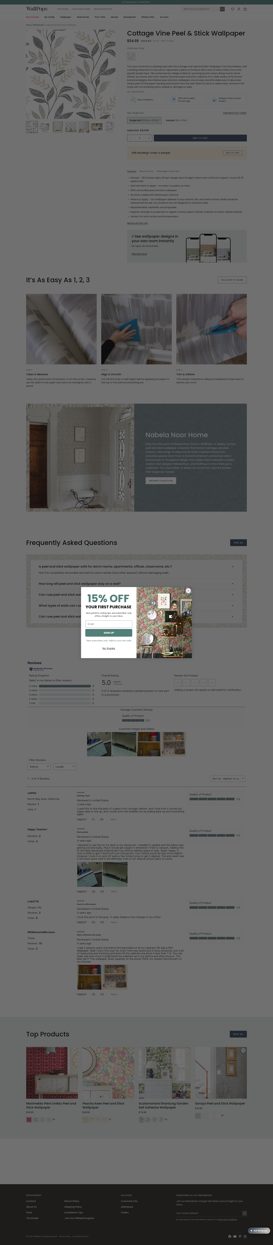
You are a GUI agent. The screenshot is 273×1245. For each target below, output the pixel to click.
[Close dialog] (188, 590)
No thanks (109, 648)
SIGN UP (109, 633)
